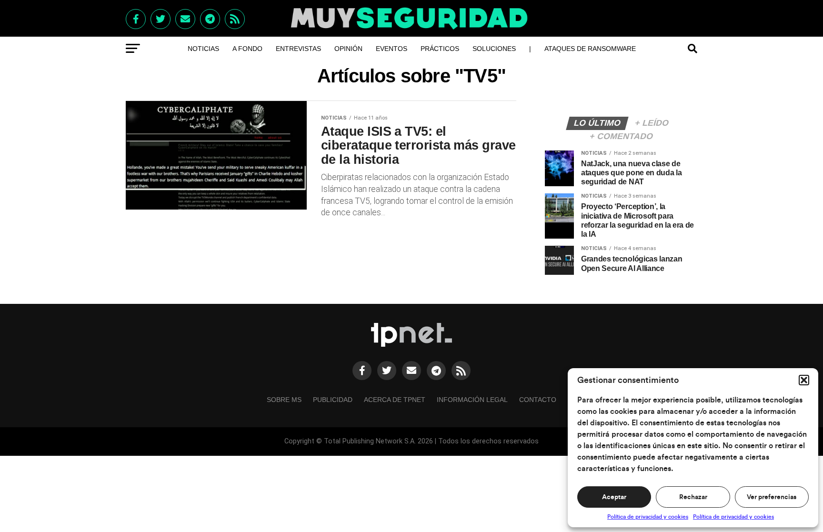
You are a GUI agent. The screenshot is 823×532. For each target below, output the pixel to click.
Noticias (203, 48)
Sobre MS (284, 399)
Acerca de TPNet (394, 399)
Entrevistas (298, 48)
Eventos (391, 48)
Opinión (348, 48)
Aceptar (614, 497)
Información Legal (472, 399)
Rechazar (693, 497)
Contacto (537, 399)
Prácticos (440, 48)
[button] (804, 380)
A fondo (247, 48)
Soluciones (494, 48)
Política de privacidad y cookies (647, 517)
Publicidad (332, 399)
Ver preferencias (771, 497)
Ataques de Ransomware (590, 48)
